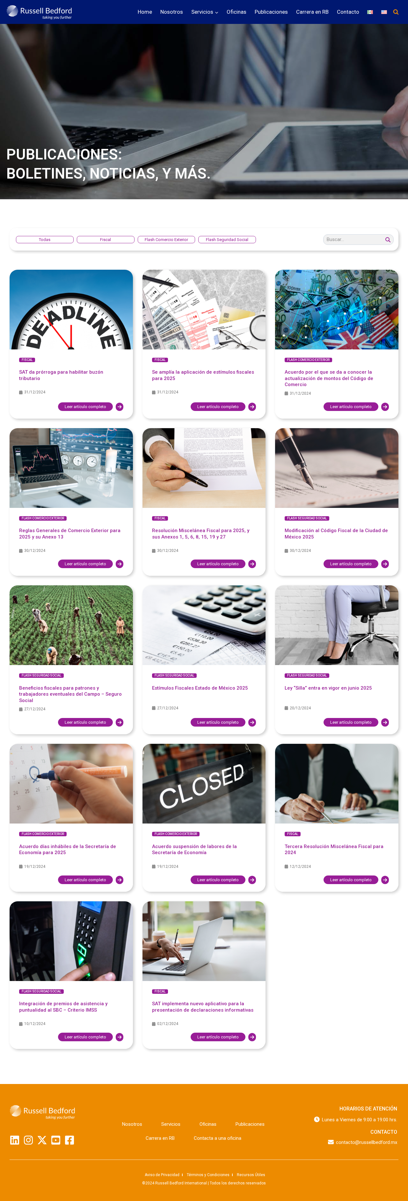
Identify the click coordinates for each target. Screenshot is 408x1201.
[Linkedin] (15, 1140)
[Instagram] (28, 1140)
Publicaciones (271, 12)
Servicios (170, 1124)
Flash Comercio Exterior (308, 360)
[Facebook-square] (69, 1140)
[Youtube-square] (56, 1140)
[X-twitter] (42, 1140)
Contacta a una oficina (217, 1138)
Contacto (348, 12)
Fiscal (27, 360)
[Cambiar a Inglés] (384, 12)
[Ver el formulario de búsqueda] (396, 12)
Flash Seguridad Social (307, 518)
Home (145, 12)
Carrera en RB (312, 12)
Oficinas (236, 12)
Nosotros (171, 12)
